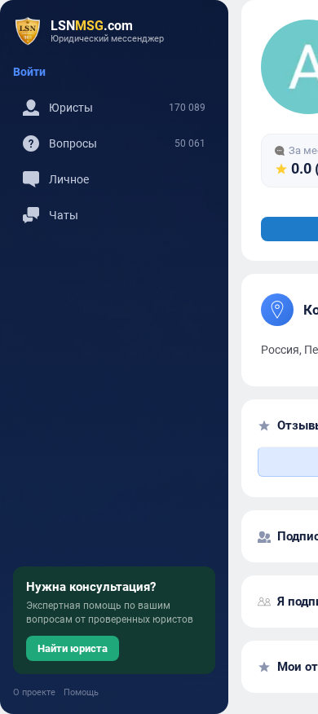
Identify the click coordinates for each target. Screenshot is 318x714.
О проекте (34, 692)
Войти (29, 71)
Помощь (81, 692)
